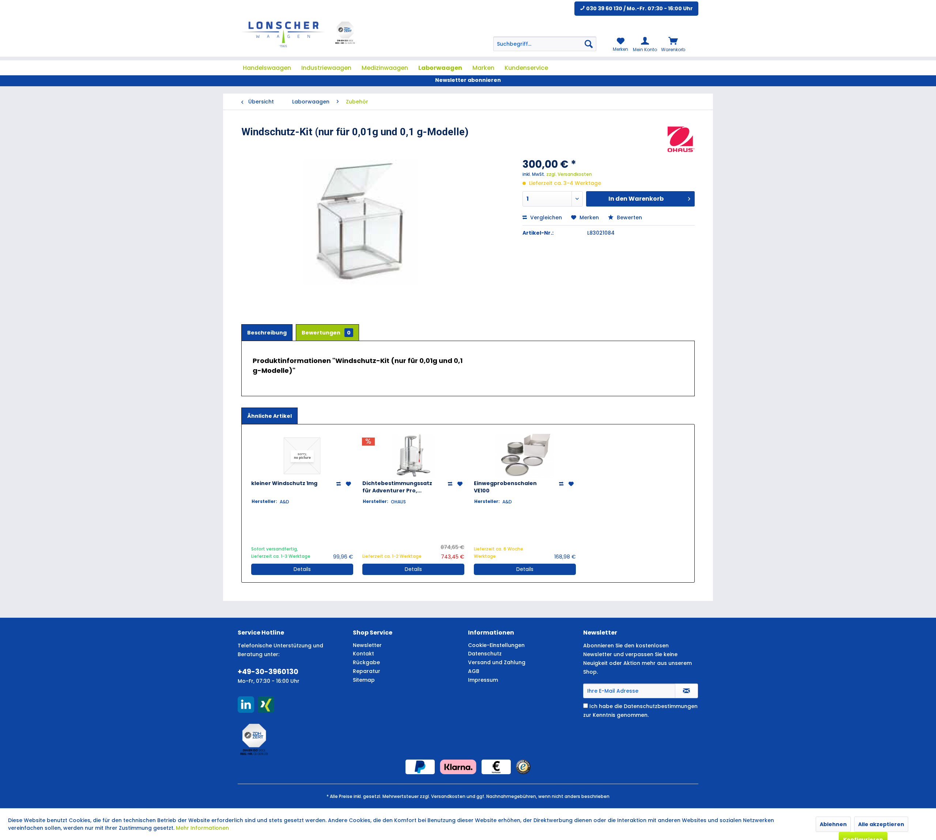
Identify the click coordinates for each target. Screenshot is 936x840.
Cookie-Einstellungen (496, 645)
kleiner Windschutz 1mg (284, 483)
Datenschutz (485, 653)
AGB (473, 671)
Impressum (483, 680)
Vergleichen (545, 217)
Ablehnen (833, 824)
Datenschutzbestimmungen (661, 706)
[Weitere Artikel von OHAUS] (681, 139)
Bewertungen (326, 332)
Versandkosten (448, 796)
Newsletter (367, 645)
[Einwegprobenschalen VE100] (525, 456)
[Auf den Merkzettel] (349, 484)
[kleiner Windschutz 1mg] (302, 456)
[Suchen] (588, 44)
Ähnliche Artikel (269, 416)
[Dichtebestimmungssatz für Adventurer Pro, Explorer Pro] (413, 456)
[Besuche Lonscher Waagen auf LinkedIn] (246, 704)
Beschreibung (267, 332)
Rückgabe (366, 662)
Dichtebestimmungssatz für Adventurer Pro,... (397, 487)
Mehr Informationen (202, 828)
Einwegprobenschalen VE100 (505, 487)
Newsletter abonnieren (468, 80)
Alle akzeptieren (881, 824)
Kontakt (363, 653)
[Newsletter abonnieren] (686, 691)
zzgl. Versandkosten (569, 174)
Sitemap (364, 680)
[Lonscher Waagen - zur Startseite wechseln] (283, 34)
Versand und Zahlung (496, 662)
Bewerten (628, 217)
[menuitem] (544, 44)
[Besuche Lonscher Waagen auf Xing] (266, 704)
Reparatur (366, 671)
